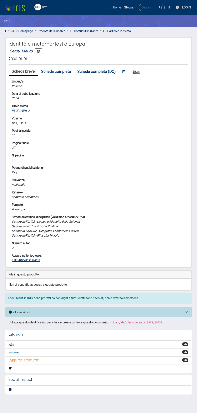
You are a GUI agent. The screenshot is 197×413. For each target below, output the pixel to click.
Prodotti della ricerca (51, 31)
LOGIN (186, 7)
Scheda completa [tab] (56, 71)
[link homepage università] (41, 7)
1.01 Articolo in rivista (117, 31)
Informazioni (21, 312)
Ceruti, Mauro (21, 51)
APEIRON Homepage (19, 31)
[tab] (124, 72)
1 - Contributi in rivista (84, 31)
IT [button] (169, 7)
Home (117, 7)
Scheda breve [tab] (23, 71)
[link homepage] (16, 7)
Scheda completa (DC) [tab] (96, 71)
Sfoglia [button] (129, 7)
